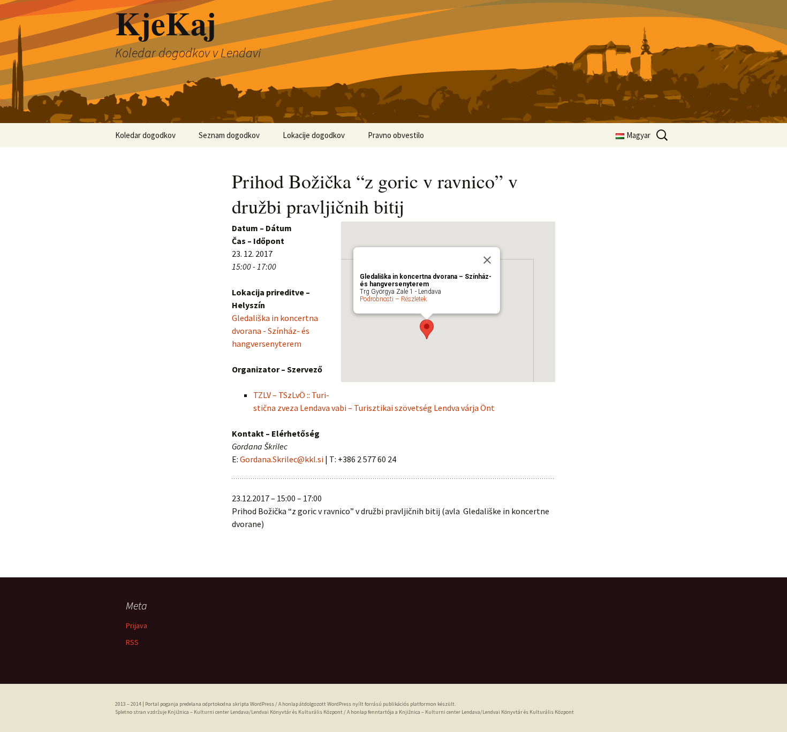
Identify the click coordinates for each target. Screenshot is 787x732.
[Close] (487, 260)
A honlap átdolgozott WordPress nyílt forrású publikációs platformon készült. (367, 703)
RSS (132, 642)
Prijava (136, 625)
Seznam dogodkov (229, 135)
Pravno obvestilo (396, 135)
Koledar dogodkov (145, 135)
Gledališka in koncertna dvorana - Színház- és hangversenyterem (275, 330)
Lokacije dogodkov (314, 135)
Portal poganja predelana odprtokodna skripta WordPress (209, 703)
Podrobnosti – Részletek (393, 299)
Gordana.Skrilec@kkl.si (281, 459)
